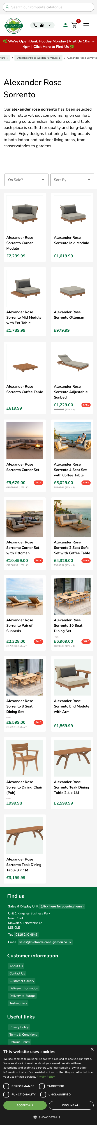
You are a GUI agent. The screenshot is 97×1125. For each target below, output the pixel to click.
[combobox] (26, 180)
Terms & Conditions (23, 1034)
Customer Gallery (21, 981)
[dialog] (48, 1085)
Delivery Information (23, 988)
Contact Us (17, 973)
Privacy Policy (19, 1027)
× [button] (92, 1049)
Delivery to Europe (22, 996)
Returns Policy (19, 1042)
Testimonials (18, 1003)
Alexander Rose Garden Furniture (37, 58)
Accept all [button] (25, 1105)
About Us (16, 966)
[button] (48, 1117)
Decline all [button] (71, 1105)
